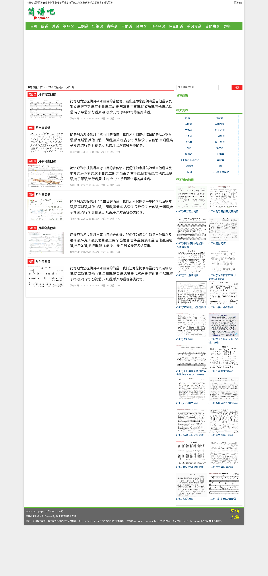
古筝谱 (112, 26)
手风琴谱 (194, 26)
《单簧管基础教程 (191, 160)
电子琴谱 (157, 26)
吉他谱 (126, 26)
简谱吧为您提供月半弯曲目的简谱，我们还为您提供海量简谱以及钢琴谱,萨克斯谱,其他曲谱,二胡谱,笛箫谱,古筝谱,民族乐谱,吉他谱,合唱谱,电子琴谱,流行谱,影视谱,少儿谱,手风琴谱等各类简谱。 (121, 140)
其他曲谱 (212, 26)
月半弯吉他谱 (47, 94)
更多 (227, 26)
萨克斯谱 (176, 26)
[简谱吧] (44, 13)
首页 (33, 26)
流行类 (191, 142)
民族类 (223, 154)
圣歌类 (223, 160)
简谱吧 (237, 2)
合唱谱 (141, 26)
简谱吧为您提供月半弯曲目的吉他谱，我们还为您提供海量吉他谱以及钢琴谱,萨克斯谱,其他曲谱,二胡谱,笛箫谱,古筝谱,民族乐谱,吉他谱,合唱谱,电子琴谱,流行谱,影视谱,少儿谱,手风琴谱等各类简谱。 (121, 106)
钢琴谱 (68, 26)
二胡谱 (82, 26)
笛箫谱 (97, 26)
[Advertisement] (134, 57)
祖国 (191, 172)
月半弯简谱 (43, 127)
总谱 (55, 26)
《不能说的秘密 (222, 172)
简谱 (44, 26)
